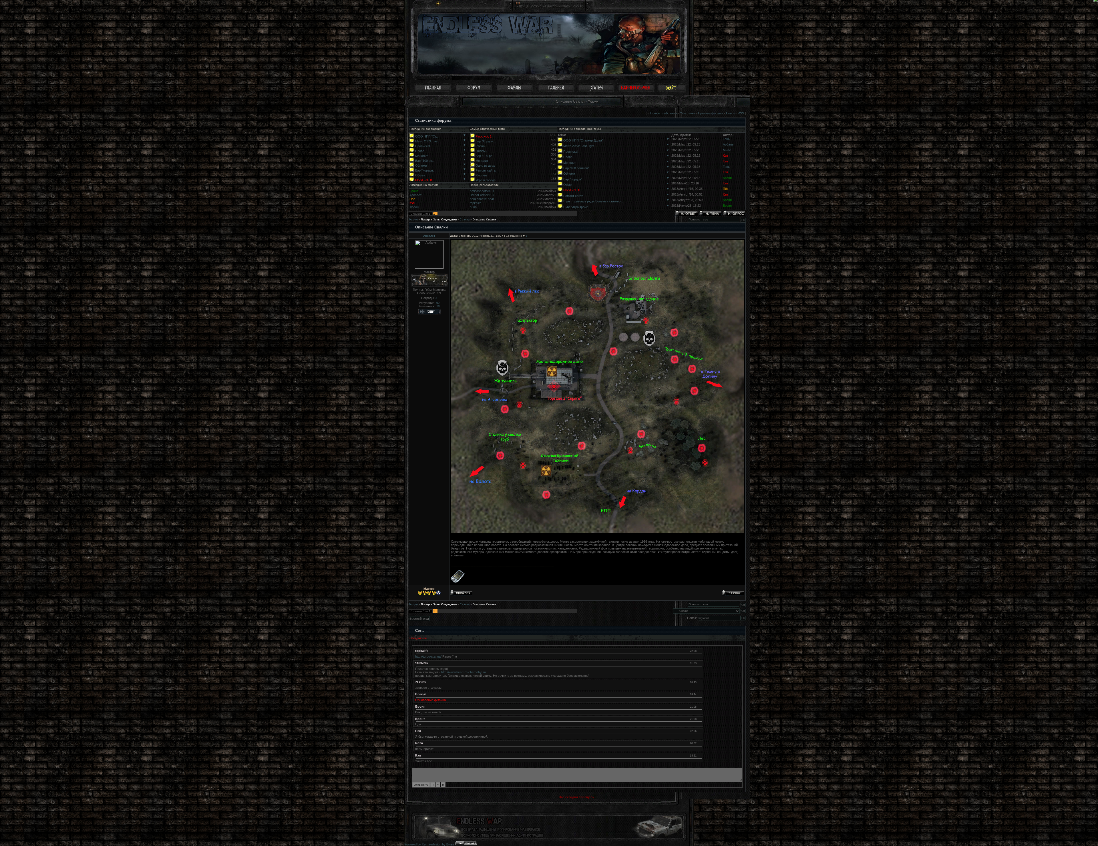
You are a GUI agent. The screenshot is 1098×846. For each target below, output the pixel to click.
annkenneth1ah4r (482, 199)
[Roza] (699, 743)
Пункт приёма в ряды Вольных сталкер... (593, 201)
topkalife (475, 203)
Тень (726, 139)
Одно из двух (485, 165)
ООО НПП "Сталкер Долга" (583, 140)
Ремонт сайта (486, 170)
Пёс (726, 188)
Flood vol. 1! (423, 180)
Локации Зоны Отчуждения (439, 219)
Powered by (415, 844)
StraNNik (421, 663)
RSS (741, 113)
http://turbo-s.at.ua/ (428, 656)
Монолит (421, 156)
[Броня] (699, 706)
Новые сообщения (663, 113)
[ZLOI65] (699, 682)
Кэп (725, 155)
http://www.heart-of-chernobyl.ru (463, 672)
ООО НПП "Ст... (427, 136)
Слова (419, 151)
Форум (413, 219)
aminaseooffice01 (482, 191)
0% (438, 306)
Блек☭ (420, 694)
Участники (687, 113)
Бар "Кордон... (425, 170)
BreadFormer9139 (482, 195)
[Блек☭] (699, 694)
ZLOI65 (420, 682)
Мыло (727, 150)
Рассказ (481, 175)
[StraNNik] (699, 663)
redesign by (441, 844)
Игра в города (486, 180)
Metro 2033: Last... (428, 141)
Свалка (465, 219)
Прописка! (422, 146)
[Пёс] (699, 730)
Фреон (414, 207)
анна (473, 207)
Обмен (420, 175)
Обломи (421, 165)
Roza (419, 743)
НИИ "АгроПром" (575, 207)
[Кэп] (699, 755)
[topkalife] (699, 650)
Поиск (730, 113)
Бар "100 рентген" (576, 168)
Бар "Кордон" (572, 179)
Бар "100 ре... (425, 160)
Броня (727, 178)
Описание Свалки (484, 219)
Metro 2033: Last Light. (579, 146)
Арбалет (729, 144)
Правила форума (710, 113)
